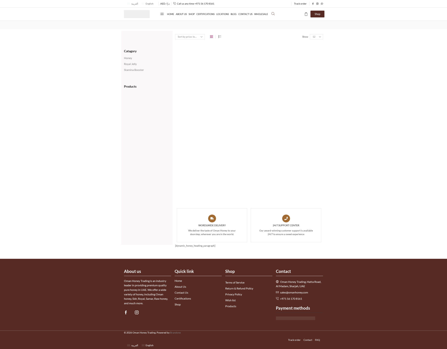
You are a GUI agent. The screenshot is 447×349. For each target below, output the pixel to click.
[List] (220, 36)
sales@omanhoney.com (294, 292)
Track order (294, 339)
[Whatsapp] (322, 4)
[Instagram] (317, 4)
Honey (128, 58)
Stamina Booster (134, 69)
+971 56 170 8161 (291, 298)
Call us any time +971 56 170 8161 (195, 3)
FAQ (317, 339)
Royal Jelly (130, 63)
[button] (162, 13)
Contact (307, 339)
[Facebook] (313, 4)
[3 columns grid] (211, 36)
